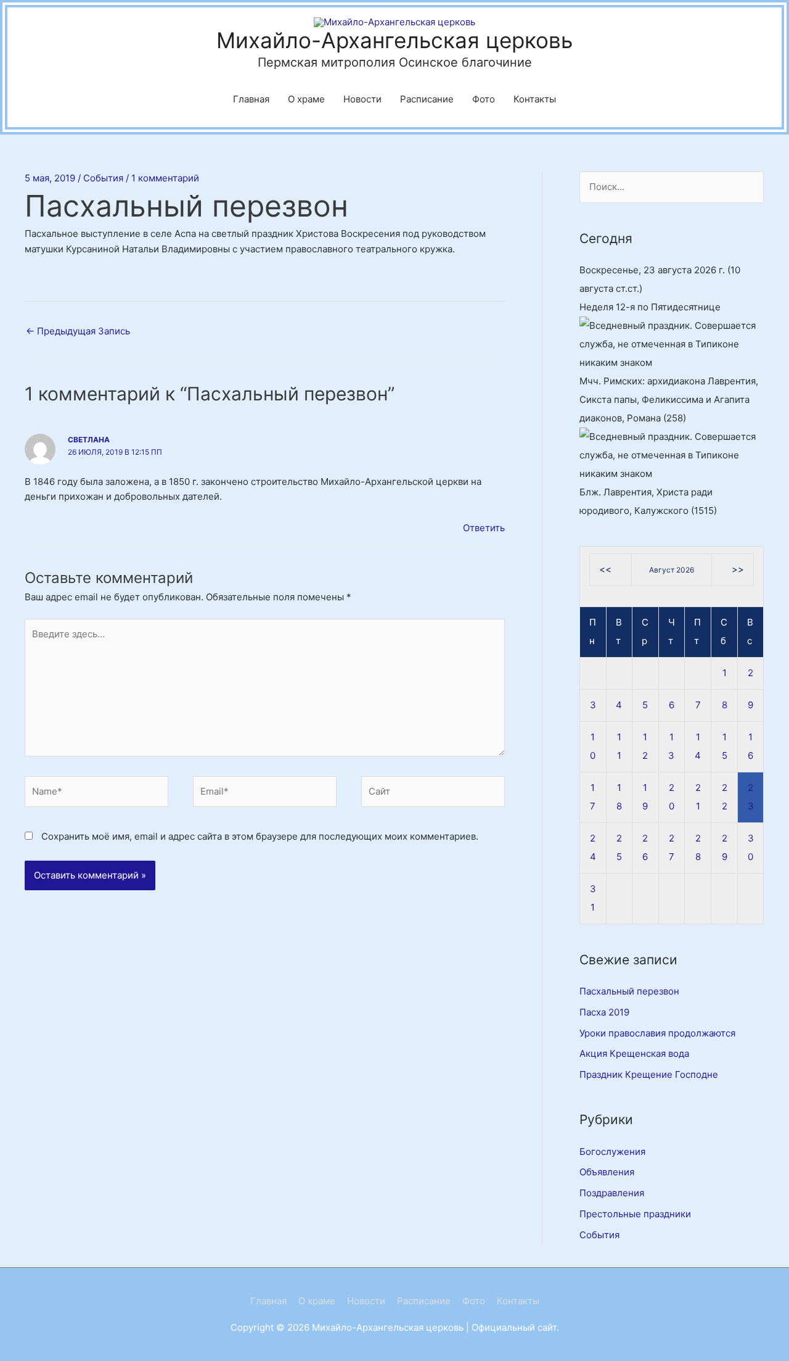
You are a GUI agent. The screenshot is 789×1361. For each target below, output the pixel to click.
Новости (362, 99)
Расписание (427, 99)
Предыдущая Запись (78, 331)
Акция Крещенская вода (634, 1053)
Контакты (534, 99)
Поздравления (611, 1193)
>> (738, 569)
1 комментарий (165, 178)
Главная (251, 99)
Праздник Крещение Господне (648, 1074)
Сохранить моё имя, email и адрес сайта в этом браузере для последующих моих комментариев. (259, 836)
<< (605, 569)
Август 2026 (671, 569)
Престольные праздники (635, 1214)
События (103, 178)
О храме (306, 99)
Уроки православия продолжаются (657, 1033)
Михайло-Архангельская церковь (394, 40)
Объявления (606, 1172)
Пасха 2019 (604, 1012)
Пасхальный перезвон (629, 991)
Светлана (89, 439)
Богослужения (612, 1151)
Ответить (484, 528)
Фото (483, 99)
